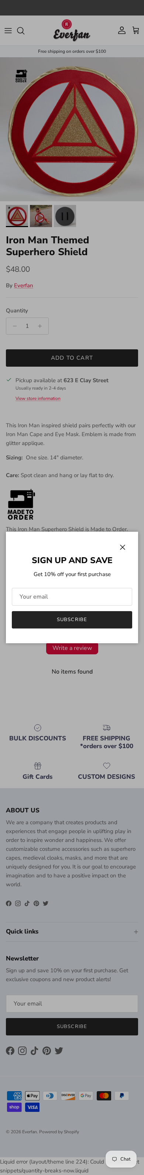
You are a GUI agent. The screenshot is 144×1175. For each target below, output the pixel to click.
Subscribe (72, 619)
